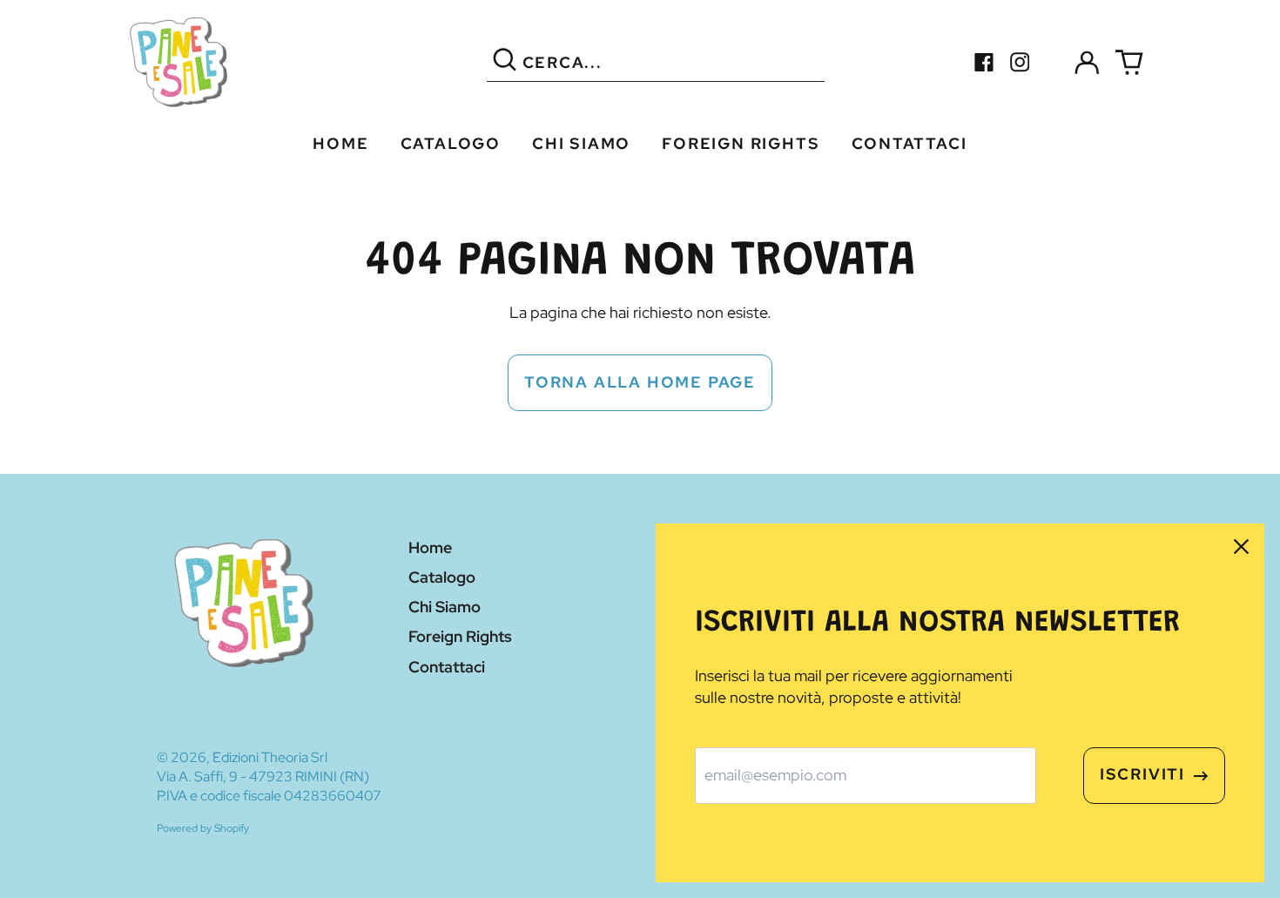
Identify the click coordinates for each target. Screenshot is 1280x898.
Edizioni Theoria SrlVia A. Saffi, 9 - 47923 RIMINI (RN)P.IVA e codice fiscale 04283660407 (269, 776)
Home (340, 143)
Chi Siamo (581, 143)
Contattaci (909, 143)
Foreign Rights (740, 143)
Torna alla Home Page (640, 382)
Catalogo (451, 143)
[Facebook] (984, 62)
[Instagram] (1020, 62)
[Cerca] (504, 62)
